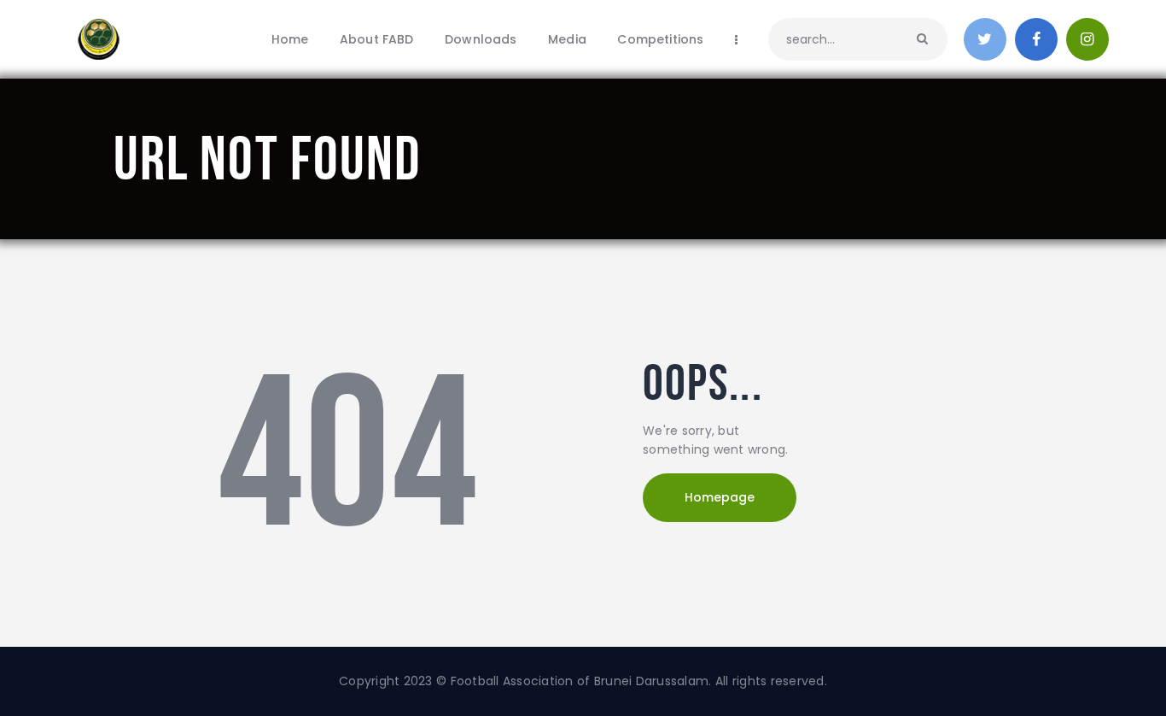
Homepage (720, 497)
